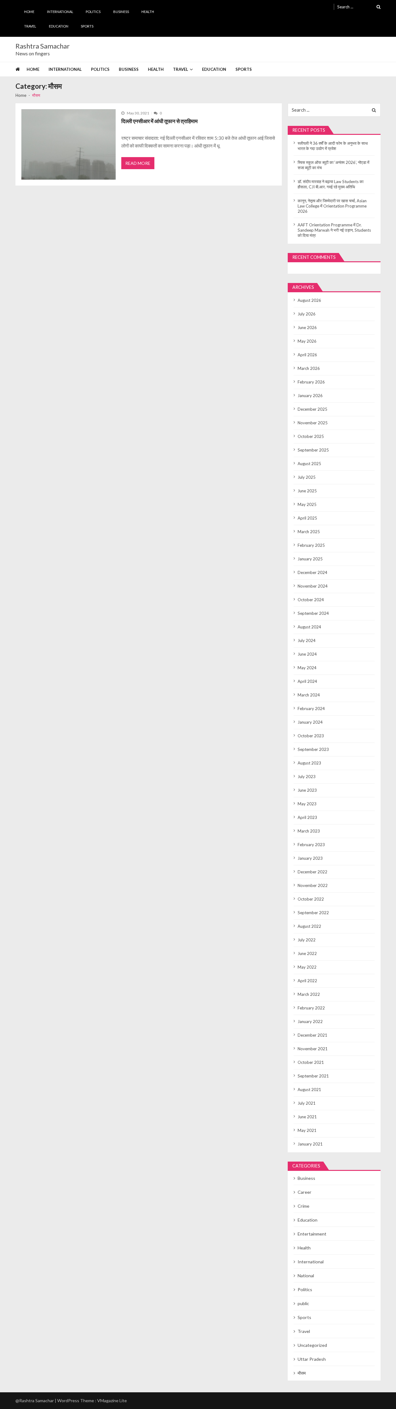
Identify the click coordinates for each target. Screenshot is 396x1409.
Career (305, 1192)
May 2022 (307, 967)
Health (147, 12)
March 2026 (309, 368)
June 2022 (307, 953)
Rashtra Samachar (42, 46)
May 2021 (307, 1130)
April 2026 (307, 354)
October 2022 (311, 899)
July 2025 (307, 477)
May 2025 (307, 504)
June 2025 (307, 490)
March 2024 (309, 694)
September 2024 (313, 613)
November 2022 (313, 885)
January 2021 (310, 1143)
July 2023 (307, 776)
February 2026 (311, 381)
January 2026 (310, 395)
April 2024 (307, 681)
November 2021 (313, 1048)
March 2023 (309, 831)
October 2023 (311, 735)
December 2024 (312, 572)
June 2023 (307, 790)
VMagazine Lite (112, 1400)
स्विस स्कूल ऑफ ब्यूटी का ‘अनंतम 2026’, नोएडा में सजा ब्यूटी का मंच (333, 165)
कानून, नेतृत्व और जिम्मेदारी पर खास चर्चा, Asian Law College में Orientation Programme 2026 (332, 206)
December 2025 (312, 409)
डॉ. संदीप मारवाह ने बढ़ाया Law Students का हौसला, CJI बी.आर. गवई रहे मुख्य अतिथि (331, 184)
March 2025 (309, 531)
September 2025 (313, 450)
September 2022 (313, 912)
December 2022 (312, 871)
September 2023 (313, 749)
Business (121, 12)
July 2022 (307, 939)
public (303, 1303)
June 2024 (307, 654)
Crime (303, 1206)
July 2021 (307, 1103)
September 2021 (313, 1075)
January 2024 (310, 722)
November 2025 (313, 422)
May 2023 (307, 803)
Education (58, 26)
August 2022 (309, 926)
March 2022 (309, 994)
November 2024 (313, 586)
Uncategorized (312, 1345)
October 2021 (311, 1062)
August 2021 (309, 1089)
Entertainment (312, 1233)
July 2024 (307, 640)
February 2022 (311, 1007)
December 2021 (312, 1035)
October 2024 (311, 599)
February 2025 (311, 545)
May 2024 (307, 667)
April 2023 (307, 817)
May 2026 (307, 341)
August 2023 (309, 762)
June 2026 (307, 327)
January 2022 (310, 1021)
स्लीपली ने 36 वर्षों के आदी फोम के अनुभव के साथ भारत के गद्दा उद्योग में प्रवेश (333, 146)
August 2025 (309, 463)
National (306, 1275)
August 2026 (309, 300)
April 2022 (307, 980)
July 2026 (307, 313)
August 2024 (309, 626)
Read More (137, 163)
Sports (87, 26)
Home (29, 12)
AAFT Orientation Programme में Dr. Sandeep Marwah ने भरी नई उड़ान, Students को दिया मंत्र (334, 230)
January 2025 (310, 558)
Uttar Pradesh (312, 1359)
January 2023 (310, 858)
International (60, 12)
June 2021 (307, 1116)
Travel (30, 26)
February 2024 (311, 708)
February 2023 (311, 844)
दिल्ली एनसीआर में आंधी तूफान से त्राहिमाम (159, 121)
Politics (93, 12)
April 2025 (307, 518)
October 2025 (311, 436)
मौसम (302, 1373)
